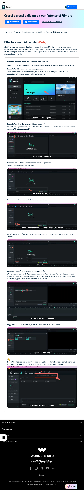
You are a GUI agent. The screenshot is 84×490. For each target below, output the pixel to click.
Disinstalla (73, 481)
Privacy (24, 481)
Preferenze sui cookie (34, 481)
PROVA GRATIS (14, 21)
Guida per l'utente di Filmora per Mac (52, 32)
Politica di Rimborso (62, 481)
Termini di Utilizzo (48, 481)
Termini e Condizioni (14, 481)
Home (7, 32)
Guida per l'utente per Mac (24, 32)
